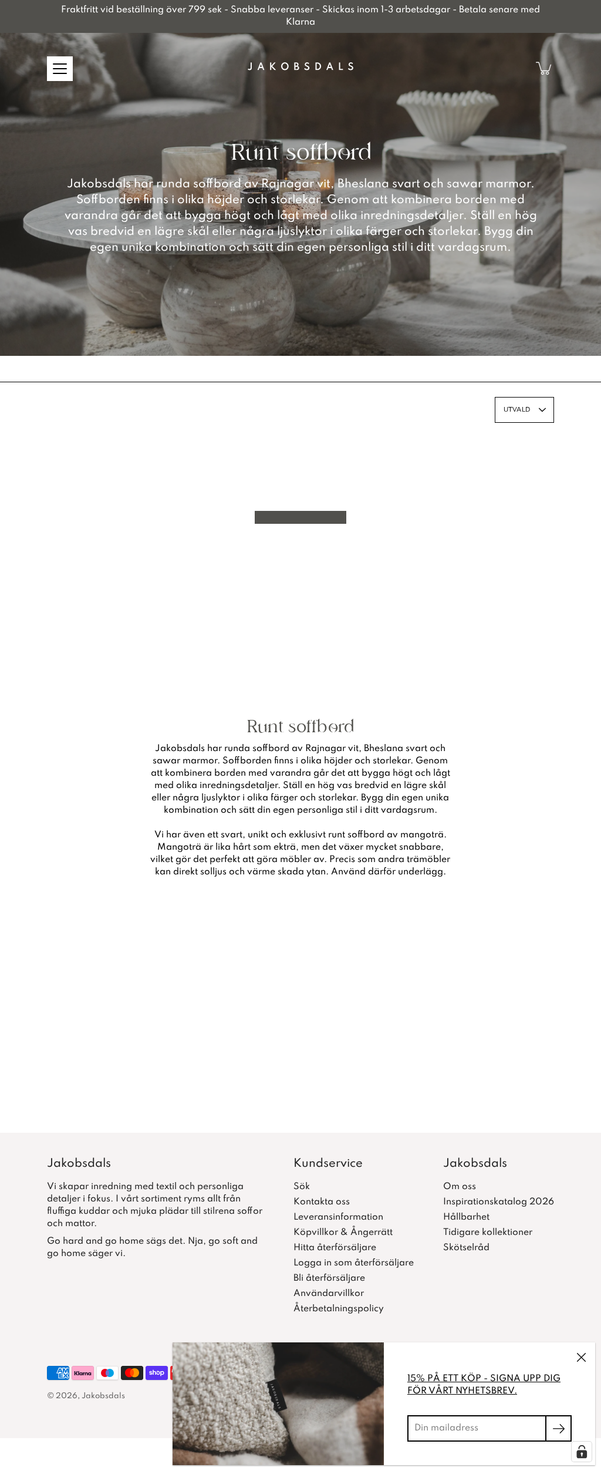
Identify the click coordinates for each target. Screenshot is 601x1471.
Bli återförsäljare (329, 1278)
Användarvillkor (328, 1293)
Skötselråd (466, 1248)
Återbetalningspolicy (338, 1309)
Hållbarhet (466, 1217)
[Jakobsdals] (300, 68)
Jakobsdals (103, 1396)
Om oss (459, 1186)
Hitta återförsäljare (334, 1248)
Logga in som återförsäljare (353, 1263)
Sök (301, 1186)
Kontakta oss (321, 1202)
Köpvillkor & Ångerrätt (343, 1232)
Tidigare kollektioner (487, 1232)
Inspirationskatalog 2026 (498, 1202)
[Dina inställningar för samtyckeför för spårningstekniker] (582, 1452)
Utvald (517, 409)
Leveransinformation (338, 1217)
